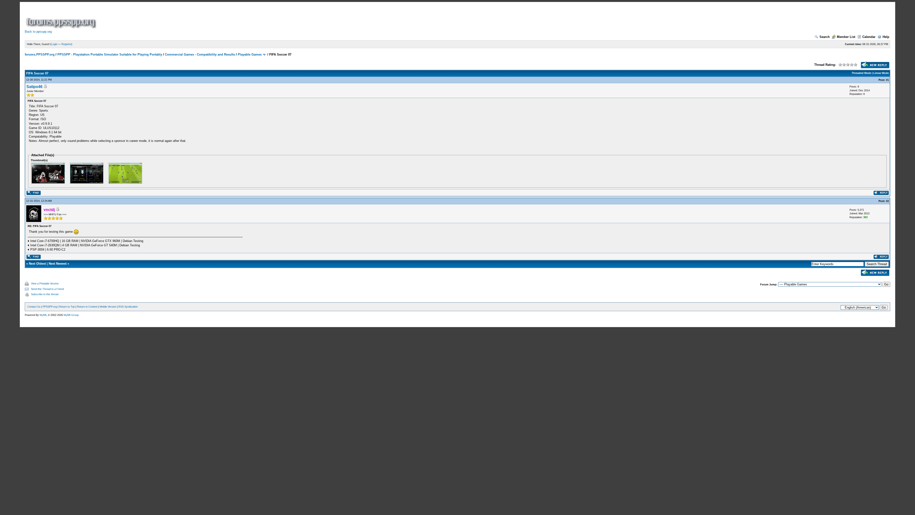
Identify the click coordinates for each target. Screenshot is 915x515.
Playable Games (250, 54)
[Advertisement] (184, 17)
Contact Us (34, 306)
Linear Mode (881, 73)
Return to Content (87, 306)
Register (66, 44)
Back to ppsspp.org (38, 31)
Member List (846, 37)
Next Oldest (37, 263)
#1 (887, 79)
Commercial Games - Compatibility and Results (200, 54)
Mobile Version (108, 306)
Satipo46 (34, 87)
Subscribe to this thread (44, 294)
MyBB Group (71, 315)
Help (886, 37)
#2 (887, 201)
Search (824, 37)
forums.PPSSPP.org (40, 54)
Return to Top (67, 306)
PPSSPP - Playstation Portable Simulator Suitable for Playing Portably (109, 54)
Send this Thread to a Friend (47, 289)
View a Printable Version (45, 283)
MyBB (43, 315)
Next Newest (57, 263)
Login (54, 44)
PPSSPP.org (50, 306)
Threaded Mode (861, 73)
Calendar (868, 37)
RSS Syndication (128, 306)
